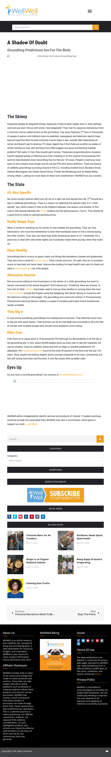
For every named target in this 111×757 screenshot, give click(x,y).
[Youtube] (20, 517)
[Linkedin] (43, 517)
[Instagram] (26, 517)
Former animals (15, 293)
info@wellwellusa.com (70, 374)
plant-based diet (23, 268)
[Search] (100, 439)
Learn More (31, 424)
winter (43, 211)
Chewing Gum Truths (38, 583)
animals (29, 289)
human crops (41, 260)
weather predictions (32, 350)
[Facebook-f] (9, 517)
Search (95, 27)
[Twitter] (15, 517)
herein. (98, 674)
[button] (89, 11)
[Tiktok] (37, 517)
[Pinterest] (32, 517)
